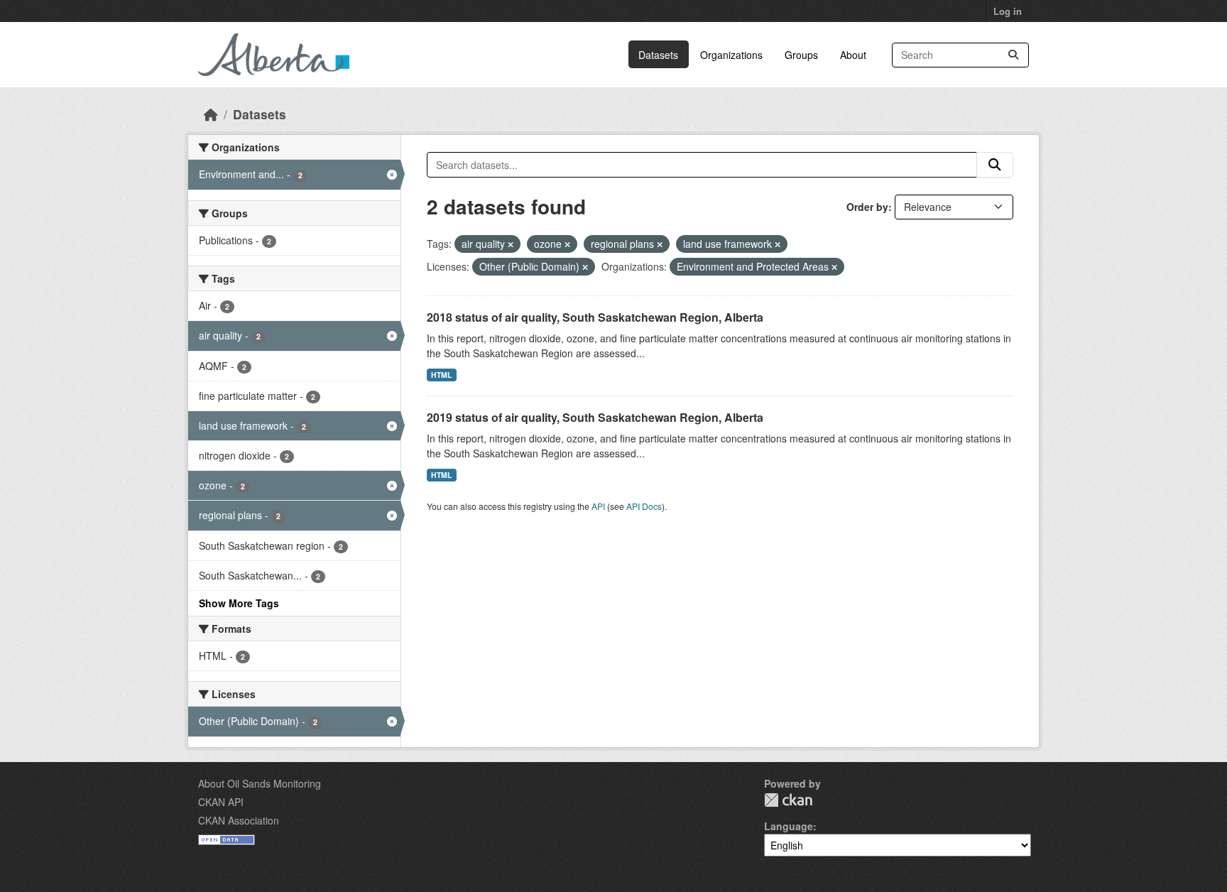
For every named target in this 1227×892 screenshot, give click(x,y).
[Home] (211, 114)
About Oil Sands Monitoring (259, 783)
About (853, 55)
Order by (867, 207)
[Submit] (1013, 55)
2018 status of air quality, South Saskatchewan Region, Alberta (595, 317)
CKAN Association (238, 820)
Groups (801, 55)
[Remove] (510, 244)
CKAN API (221, 802)
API (598, 506)
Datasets (658, 55)
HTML (441, 374)
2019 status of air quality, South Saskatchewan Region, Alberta (595, 417)
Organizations (731, 55)
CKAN (788, 800)
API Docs (644, 506)
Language (788, 826)
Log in (1007, 11)
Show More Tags (239, 603)
